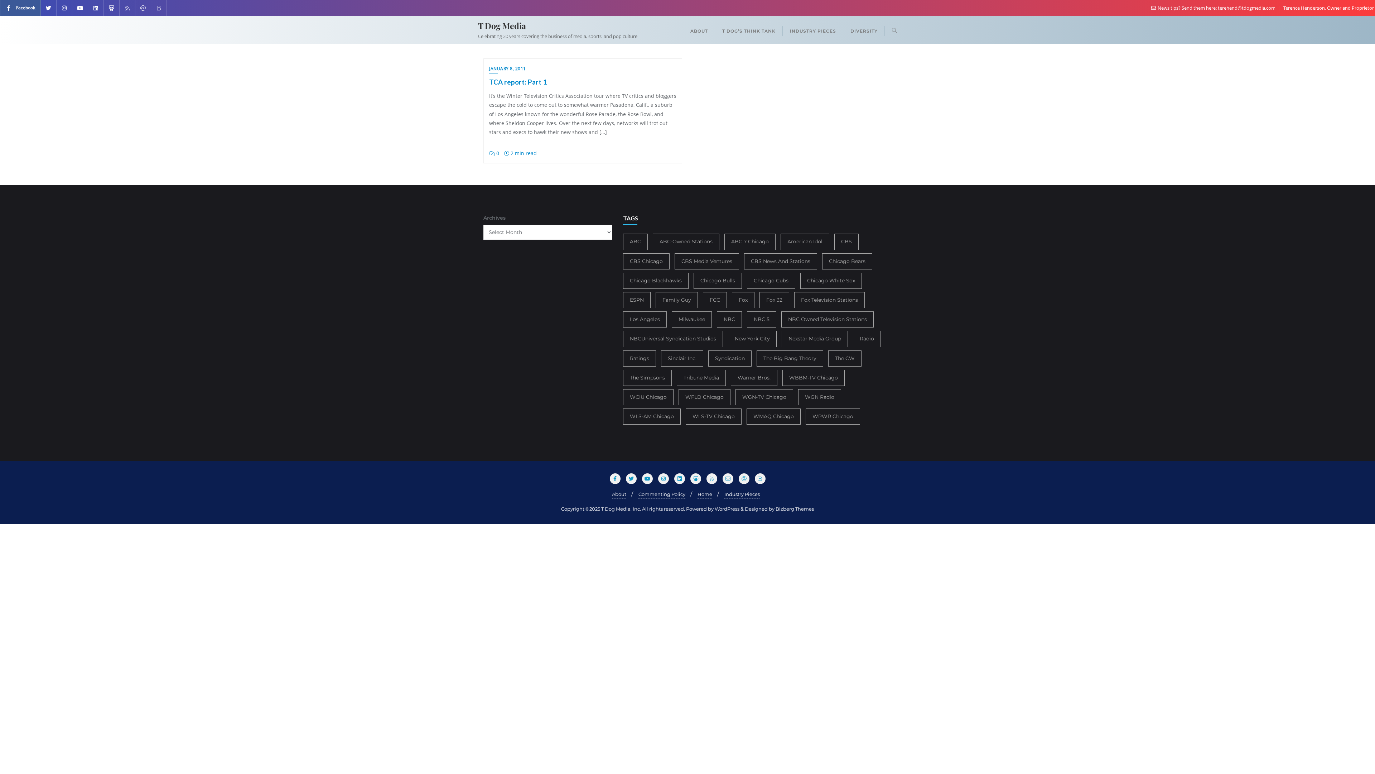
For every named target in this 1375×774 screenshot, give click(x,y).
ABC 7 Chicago (750, 241)
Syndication (730, 358)
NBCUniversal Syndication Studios (673, 338)
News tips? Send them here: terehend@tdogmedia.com (1217, 8)
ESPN (637, 300)
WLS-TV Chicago (714, 416)
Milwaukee (692, 319)
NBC (729, 319)
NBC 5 (761, 319)
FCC (715, 300)
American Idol (804, 241)
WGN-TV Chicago (764, 397)
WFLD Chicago (704, 397)
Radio (867, 338)
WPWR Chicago (832, 416)
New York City (752, 338)
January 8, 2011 (507, 69)
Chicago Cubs (771, 280)
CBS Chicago (646, 261)
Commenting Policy (661, 494)
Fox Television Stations (829, 300)
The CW (845, 358)
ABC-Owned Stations (686, 241)
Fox (743, 300)
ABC (635, 241)
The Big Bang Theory (789, 358)
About (619, 494)
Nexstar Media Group (814, 338)
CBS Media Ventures (706, 261)
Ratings (639, 358)
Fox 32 (774, 300)
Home (705, 494)
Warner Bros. (754, 377)
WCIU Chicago (648, 397)
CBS (846, 241)
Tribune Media (701, 377)
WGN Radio (819, 397)
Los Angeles (645, 319)
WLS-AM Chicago (652, 416)
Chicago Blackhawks (656, 280)
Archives (494, 218)
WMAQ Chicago (773, 416)
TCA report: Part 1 (518, 82)
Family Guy (676, 300)
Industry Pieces (742, 494)
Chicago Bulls (717, 280)
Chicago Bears (847, 261)
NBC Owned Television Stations (827, 319)
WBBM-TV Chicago (813, 377)
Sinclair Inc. (682, 358)
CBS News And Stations (780, 261)
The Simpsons (647, 377)
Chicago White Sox (831, 280)
